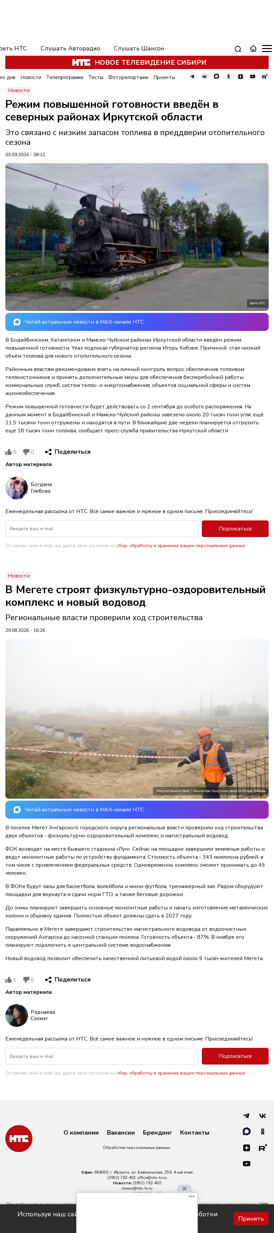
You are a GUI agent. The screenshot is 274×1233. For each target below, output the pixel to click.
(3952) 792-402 (147, 1183)
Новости (30, 77)
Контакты (195, 1133)
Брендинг (157, 1133)
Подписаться (235, 528)
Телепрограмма (64, 77)
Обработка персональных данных (136, 1147)
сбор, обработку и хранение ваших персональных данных (181, 545)
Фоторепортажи (128, 77)
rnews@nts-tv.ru (137, 1188)
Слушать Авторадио (70, 48)
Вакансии (121, 1133)
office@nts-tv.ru (152, 1177)
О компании (81, 1133)
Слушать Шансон (139, 48)
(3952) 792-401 (121, 1177)
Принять (251, 1219)
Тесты (95, 77)
